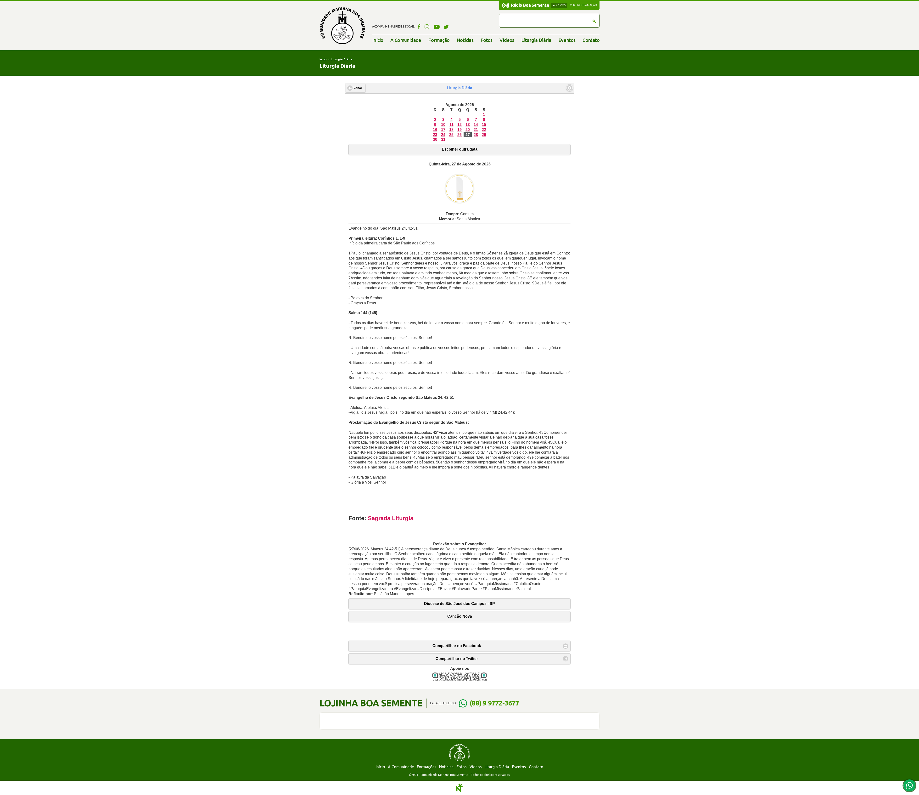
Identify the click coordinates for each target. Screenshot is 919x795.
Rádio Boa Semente (530, 5)
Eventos (567, 40)
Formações (426, 767)
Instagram (427, 27)
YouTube (437, 27)
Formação (438, 40)
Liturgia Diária (536, 40)
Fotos (487, 40)
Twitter (446, 27)
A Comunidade (405, 40)
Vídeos (506, 40)
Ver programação (583, 5)
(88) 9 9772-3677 (494, 703)
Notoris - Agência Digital (459, 788)
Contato (591, 40)
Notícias (465, 40)
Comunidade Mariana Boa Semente (342, 25)
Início (377, 40)
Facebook (418, 27)
